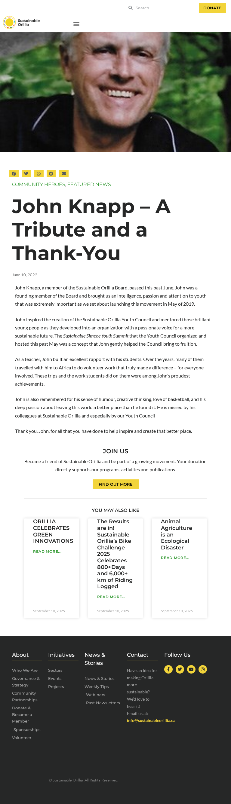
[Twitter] (180, 669)
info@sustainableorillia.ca (151, 720)
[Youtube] (191, 669)
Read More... (47, 551)
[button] (76, 24)
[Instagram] (203, 669)
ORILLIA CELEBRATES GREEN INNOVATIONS (53, 531)
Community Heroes (38, 184)
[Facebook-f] (168, 669)
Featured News (89, 184)
